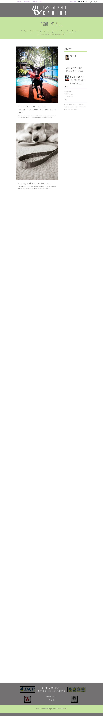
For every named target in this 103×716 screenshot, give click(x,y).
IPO (77, 104)
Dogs (73, 104)
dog (68, 107)
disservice (65, 107)
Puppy (80, 104)
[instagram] (86, 1)
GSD (75, 104)
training (72, 109)
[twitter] (83, 1)
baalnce (83, 104)
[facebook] (81, 1)
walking (75, 109)
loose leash (76, 107)
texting (69, 109)
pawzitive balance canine (82, 107)
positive (65, 109)
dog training (72, 107)
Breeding (70, 104)
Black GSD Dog (66, 104)
